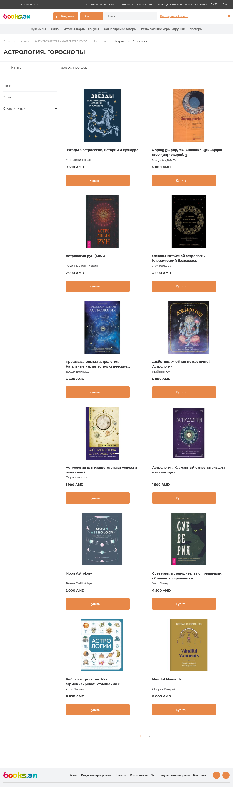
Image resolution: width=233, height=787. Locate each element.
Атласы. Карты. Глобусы (81, 29)
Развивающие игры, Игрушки (163, 29)
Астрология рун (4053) (85, 256)
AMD (213, 4)
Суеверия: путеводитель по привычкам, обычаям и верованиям (187, 575)
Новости (127, 4)
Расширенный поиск (174, 16)
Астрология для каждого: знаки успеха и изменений (101, 470)
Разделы (67, 16)
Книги (55, 29)
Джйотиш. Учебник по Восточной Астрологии (181, 364)
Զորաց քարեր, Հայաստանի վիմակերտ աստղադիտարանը (187, 152)
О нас (84, 4)
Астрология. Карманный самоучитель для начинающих (188, 470)
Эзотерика (101, 41)
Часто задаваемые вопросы (174, 4)
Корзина (228, 16)
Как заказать (144, 4)
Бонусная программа (105, 4)
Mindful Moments (167, 679)
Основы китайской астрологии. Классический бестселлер (179, 258)
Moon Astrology (79, 573)
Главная (9, 41)
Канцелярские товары (119, 29)
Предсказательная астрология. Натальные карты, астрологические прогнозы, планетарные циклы (96, 364)
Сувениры (38, 29)
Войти (209, 16)
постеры (196, 29)
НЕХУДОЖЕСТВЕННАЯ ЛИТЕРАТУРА (61, 41)
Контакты (201, 4)
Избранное (217, 16)
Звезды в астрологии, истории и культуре (102, 150)
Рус (225, 4)
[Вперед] (159, 735)
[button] (91, 16)
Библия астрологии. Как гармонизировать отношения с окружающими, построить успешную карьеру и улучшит (98, 682)
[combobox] (126, 16)
